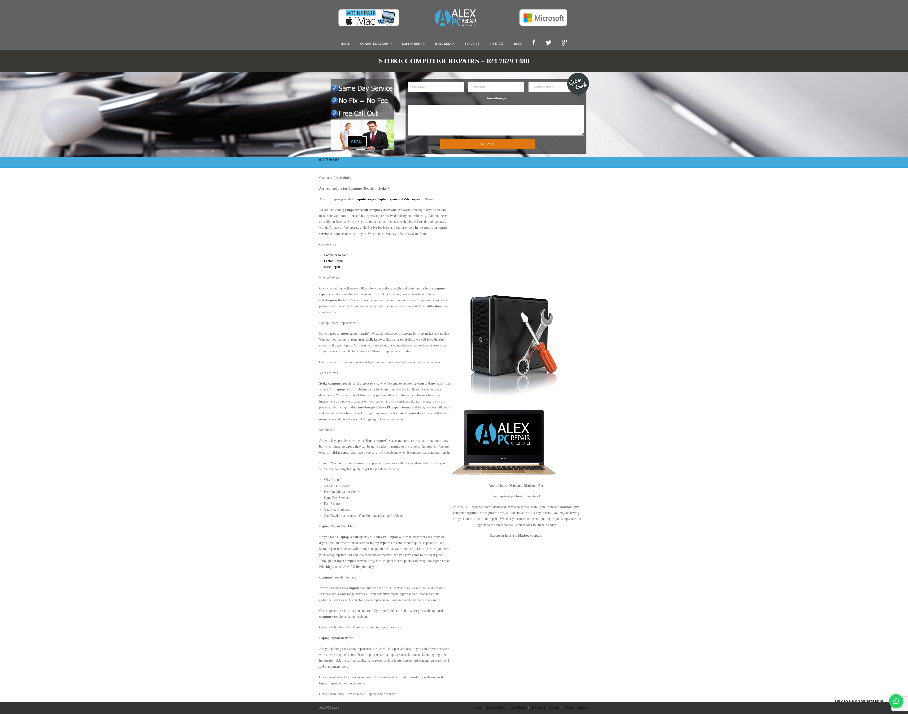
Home (478, 707)
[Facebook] (534, 43)
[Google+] (564, 43)
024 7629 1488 (329, 160)
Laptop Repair (333, 261)
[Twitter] (548, 43)
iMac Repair (332, 267)
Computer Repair (335, 255)
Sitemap (582, 707)
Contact (568, 707)
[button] (896, 701)
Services (554, 707)
